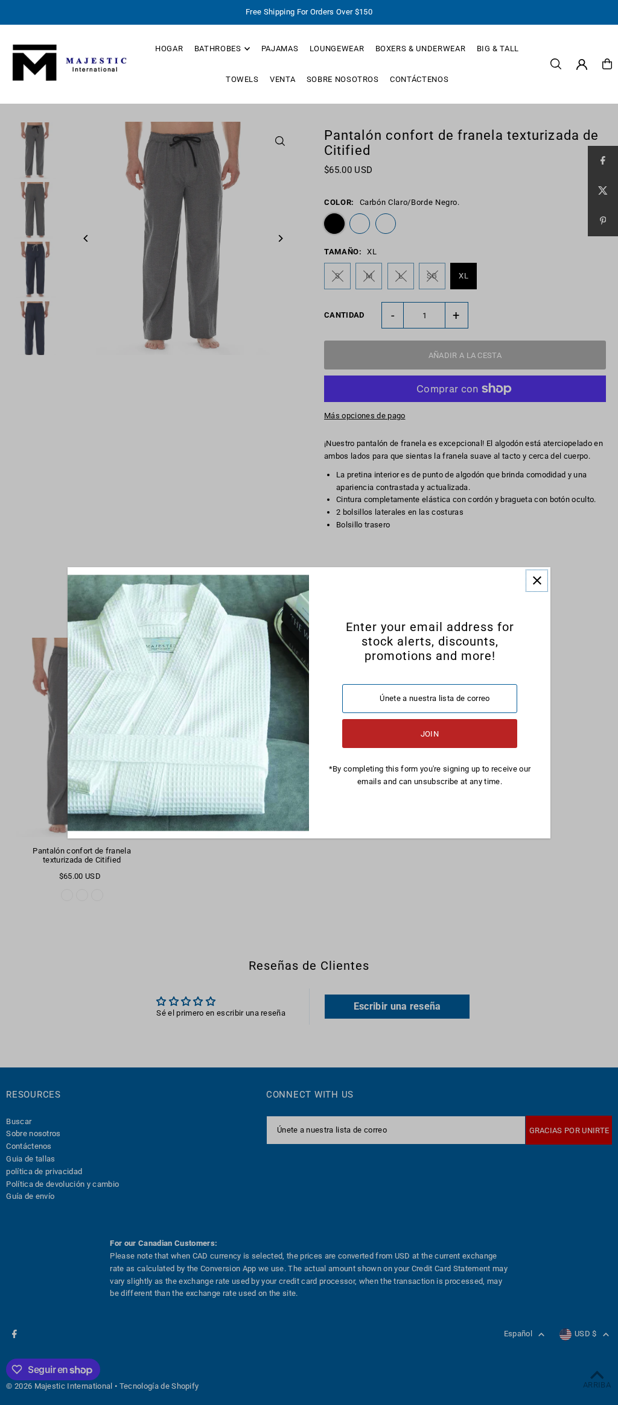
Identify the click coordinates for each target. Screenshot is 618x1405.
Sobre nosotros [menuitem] (343, 79)
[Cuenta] (581, 64)
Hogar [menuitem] (169, 48)
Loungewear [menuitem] (337, 48)
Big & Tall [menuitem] (498, 48)
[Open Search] (555, 63)
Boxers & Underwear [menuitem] (420, 48)
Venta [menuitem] (282, 79)
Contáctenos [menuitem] (419, 79)
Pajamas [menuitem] (280, 48)
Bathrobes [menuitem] (217, 48)
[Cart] (607, 63)
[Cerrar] (536, 580)
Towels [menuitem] (242, 79)
